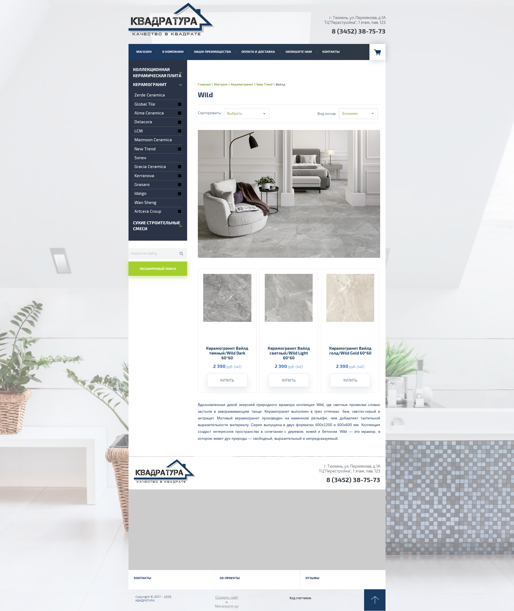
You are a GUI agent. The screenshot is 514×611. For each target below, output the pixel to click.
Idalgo (140, 193)
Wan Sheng (145, 202)
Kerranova (144, 175)
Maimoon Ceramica (153, 140)
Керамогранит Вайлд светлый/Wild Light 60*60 (289, 353)
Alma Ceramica (149, 113)
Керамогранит (242, 85)
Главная (204, 85)
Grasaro (142, 184)
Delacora (143, 122)
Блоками (350, 113)
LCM (138, 131)
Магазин (221, 85)
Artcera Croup (147, 211)
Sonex (140, 158)
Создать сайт (226, 597)
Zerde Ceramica (149, 95)
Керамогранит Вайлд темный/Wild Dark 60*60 (227, 353)
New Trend (145, 149)
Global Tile (144, 104)
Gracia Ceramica (150, 166)
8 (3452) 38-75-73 (359, 31)
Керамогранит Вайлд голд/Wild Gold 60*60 (350, 351)
